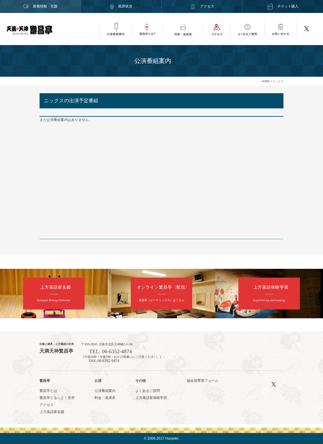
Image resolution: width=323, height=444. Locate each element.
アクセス (207, 6)
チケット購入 (287, 6)
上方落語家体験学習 (151, 398)
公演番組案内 (105, 391)
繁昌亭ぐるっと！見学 (57, 398)
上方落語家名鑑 (52, 412)
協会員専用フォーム (202, 380)
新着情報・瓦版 (45, 6)
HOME (266, 81)
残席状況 (125, 6)
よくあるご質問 (147, 391)
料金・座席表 (105, 398)
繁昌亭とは (48, 391)
